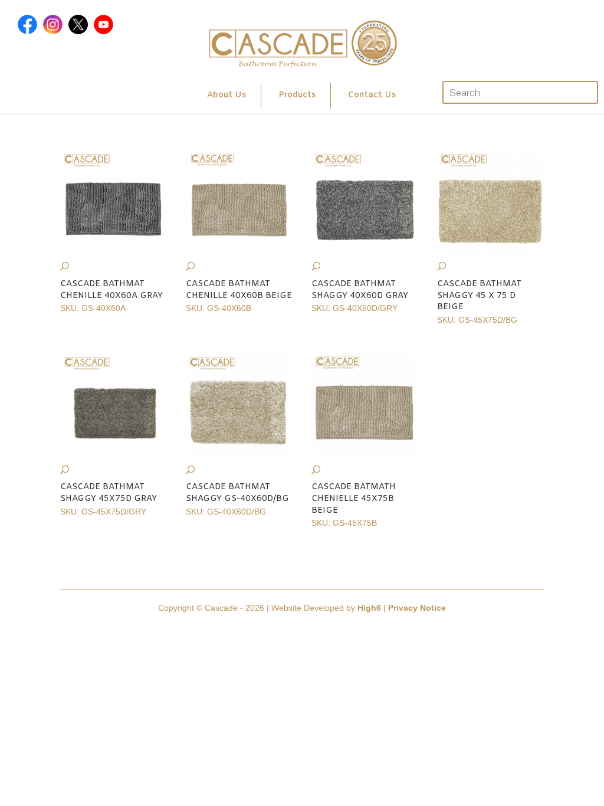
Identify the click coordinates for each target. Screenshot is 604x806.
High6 (369, 607)
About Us (226, 95)
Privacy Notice (417, 607)
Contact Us (372, 95)
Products (297, 95)
